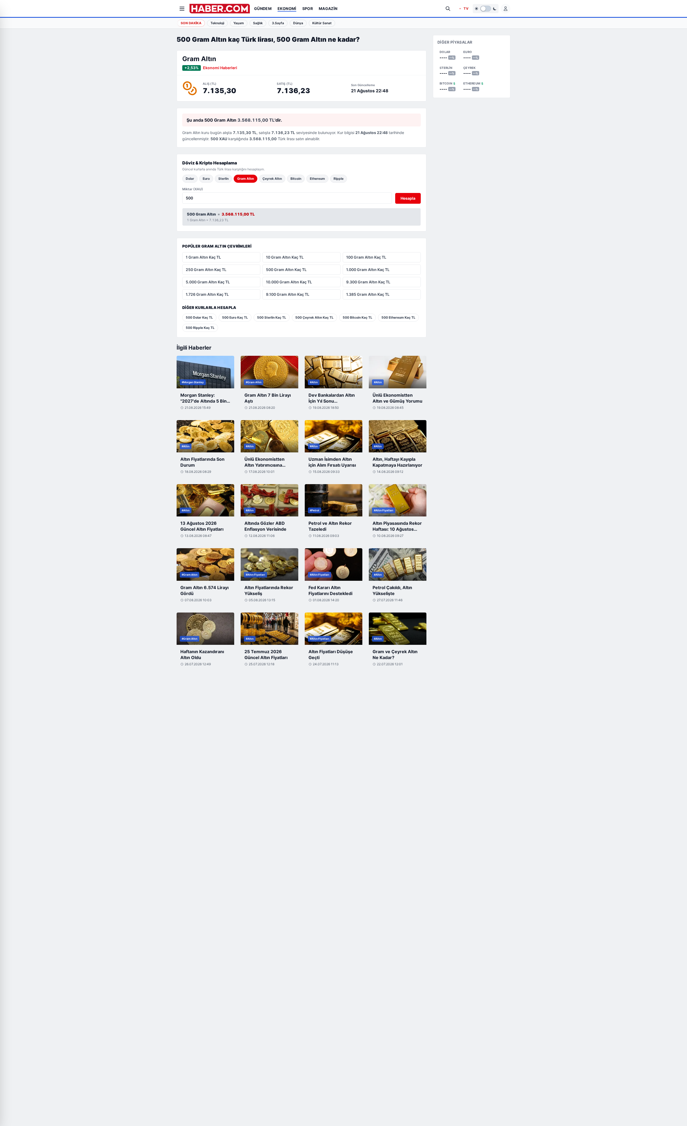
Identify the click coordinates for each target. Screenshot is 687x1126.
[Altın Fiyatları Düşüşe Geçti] (333, 629)
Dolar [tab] (190, 179)
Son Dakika (191, 23)
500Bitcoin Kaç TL (357, 317)
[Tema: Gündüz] (486, 8)
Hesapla (408, 198)
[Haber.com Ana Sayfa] (220, 8)
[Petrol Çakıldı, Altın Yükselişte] (397, 564)
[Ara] (448, 8)
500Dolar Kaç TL (199, 317)
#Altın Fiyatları (383, 510)
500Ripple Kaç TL (200, 328)
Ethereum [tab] (317, 179)
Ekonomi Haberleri (220, 67)
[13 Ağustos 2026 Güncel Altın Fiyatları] (205, 500)
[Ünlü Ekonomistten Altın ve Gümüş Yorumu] (397, 372)
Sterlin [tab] (223, 179)
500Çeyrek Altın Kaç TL (314, 317)
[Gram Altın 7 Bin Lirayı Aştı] (269, 372)
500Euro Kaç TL (235, 317)
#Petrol (314, 510)
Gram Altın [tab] (245, 179)
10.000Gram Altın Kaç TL (289, 282)
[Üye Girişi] (505, 8)
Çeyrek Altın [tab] (272, 179)
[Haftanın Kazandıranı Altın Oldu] (205, 629)
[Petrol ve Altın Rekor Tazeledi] (333, 500)
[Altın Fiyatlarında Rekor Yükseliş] (269, 564)
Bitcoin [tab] (295, 179)
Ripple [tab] (338, 179)
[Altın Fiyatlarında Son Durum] (205, 436)
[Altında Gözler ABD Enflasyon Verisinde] (269, 500)
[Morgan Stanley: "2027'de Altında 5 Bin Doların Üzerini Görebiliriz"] (205, 372)
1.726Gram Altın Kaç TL (207, 294)
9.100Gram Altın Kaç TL (287, 294)
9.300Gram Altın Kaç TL (368, 282)
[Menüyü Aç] (182, 8)
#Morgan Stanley (193, 382)
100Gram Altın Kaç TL (366, 257)
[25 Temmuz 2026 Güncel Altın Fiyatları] (269, 629)
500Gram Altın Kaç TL (286, 269)
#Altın (314, 382)
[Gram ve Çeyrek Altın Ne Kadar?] (397, 629)
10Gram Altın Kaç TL (285, 257)
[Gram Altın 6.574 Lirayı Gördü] (205, 564)
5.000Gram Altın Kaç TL (208, 282)
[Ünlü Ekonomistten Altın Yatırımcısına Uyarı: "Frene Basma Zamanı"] (269, 436)
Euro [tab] (206, 179)
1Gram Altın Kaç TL (203, 257)
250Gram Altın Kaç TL (206, 269)
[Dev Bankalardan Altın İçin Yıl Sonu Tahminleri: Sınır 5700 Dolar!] (333, 372)
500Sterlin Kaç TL (271, 317)
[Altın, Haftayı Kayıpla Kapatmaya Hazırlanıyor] (397, 436)
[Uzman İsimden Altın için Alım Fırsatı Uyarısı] (333, 436)
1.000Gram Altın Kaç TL (368, 269)
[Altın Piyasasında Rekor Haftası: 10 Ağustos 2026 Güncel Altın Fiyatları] (397, 500)
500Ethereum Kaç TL (398, 317)
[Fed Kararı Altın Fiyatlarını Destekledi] (333, 564)
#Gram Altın (253, 382)
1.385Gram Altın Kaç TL (368, 294)
